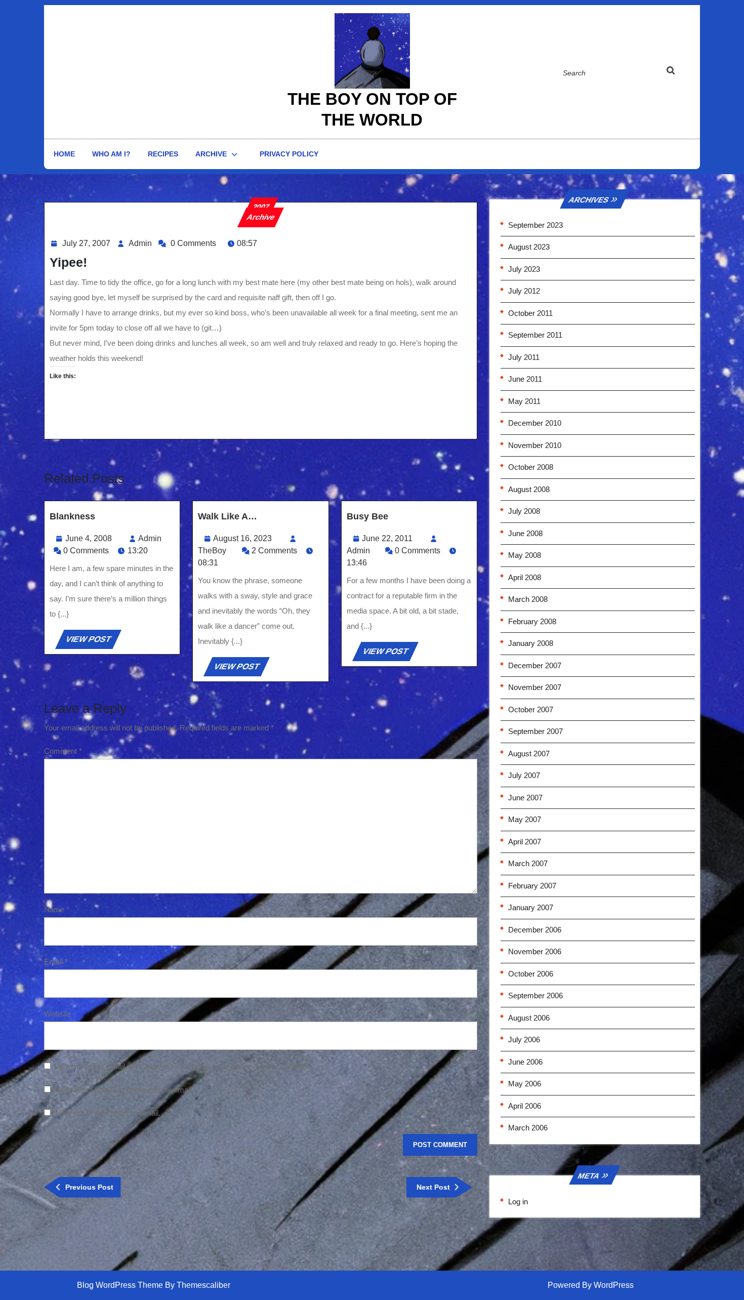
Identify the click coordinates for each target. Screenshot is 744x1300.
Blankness (72, 516)
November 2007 (534, 687)
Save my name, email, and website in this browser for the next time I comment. (183, 1066)
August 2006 (529, 1017)
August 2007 (529, 753)
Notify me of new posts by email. (106, 1113)
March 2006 (528, 1127)
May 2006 (524, 1083)
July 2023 (524, 269)
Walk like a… (227, 516)
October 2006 (530, 973)
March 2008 (528, 599)
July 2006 (524, 1039)
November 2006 (534, 951)
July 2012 (524, 291)
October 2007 (530, 709)
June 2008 (525, 533)
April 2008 (524, 577)
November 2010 (534, 445)
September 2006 (535, 995)
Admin (140, 243)
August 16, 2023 (242, 538)
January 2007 (530, 907)
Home (64, 154)
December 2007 (534, 665)
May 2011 (524, 401)
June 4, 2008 (88, 538)
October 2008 (530, 467)
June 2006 (525, 1062)
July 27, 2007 (86, 243)
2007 (261, 206)
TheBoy (212, 550)
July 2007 (524, 775)
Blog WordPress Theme (120, 1285)
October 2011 (530, 313)
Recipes (163, 154)
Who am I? (111, 154)
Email (56, 961)
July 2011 (524, 357)
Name (56, 909)
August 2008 (529, 489)
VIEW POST (92, 641)
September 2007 (535, 731)
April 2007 (524, 841)
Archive (211, 154)
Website (57, 1013)
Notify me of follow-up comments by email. (123, 1089)
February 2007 (532, 885)
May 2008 (524, 555)
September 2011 (535, 335)
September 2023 (535, 225)
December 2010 (534, 423)
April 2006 (524, 1106)
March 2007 (528, 863)
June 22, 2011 (387, 538)
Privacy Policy (289, 154)
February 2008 (532, 621)
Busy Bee (367, 516)
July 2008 (524, 511)
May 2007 (524, 819)
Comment (63, 751)
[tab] (680, 72)
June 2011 (525, 379)
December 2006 (534, 929)
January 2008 (530, 643)
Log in (518, 1201)
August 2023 (529, 246)
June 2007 (525, 797)
